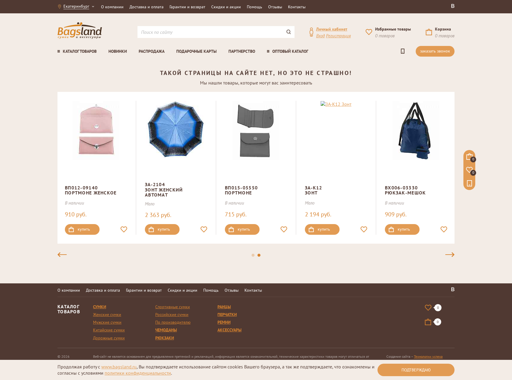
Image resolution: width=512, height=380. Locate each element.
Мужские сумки (107, 322)
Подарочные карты (196, 51)
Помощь (254, 6)
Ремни (224, 322)
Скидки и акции (226, 6)
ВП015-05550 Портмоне (241, 190)
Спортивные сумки (172, 306)
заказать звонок (435, 51)
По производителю (173, 322)
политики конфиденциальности (138, 373)
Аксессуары (229, 330)
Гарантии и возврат (187, 6)
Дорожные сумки (109, 338)
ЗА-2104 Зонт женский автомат (164, 189)
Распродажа (151, 51)
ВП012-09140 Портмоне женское (90, 190)
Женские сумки (107, 314)
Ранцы (224, 306)
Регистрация (338, 36)
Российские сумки (171, 314)
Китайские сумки (109, 330)
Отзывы (275, 6)
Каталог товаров (80, 51)
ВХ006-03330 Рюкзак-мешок (405, 190)
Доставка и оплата (146, 6)
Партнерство (241, 51)
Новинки (117, 51)
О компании (112, 6)
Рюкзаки (164, 338)
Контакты (296, 6)
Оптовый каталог (290, 51)
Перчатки (227, 314)
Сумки (99, 306)
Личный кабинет (331, 29)
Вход (320, 36)
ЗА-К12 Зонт (313, 190)
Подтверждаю (416, 370)
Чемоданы (166, 330)
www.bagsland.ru (119, 367)
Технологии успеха (428, 356)
